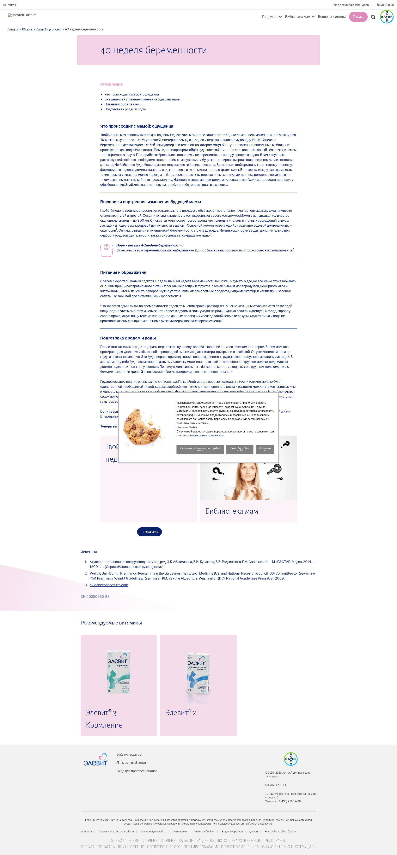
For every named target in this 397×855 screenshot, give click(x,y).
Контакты (9, 4)
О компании (180, 831)
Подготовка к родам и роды (125, 109)
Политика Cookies (204, 831)
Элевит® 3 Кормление (104, 719)
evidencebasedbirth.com (109, 585)
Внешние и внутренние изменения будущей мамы (142, 99)
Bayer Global (385, 4)
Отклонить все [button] (265, 449)
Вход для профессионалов (350, 4)
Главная (12, 29)
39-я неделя (149, 531)
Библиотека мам (231, 511)
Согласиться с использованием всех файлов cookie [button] (200, 449)
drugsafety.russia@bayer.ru (257, 823)
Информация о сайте (153, 831)
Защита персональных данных (240, 831)
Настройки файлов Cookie (280, 831)
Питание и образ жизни (122, 104)
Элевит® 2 (180, 713)
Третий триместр (48, 29)
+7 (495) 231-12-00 (289, 801)
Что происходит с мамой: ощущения (131, 94)
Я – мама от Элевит (131, 763)
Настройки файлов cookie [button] (240, 449)
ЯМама (27, 29)
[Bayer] (290, 759)
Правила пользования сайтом (116, 831)
